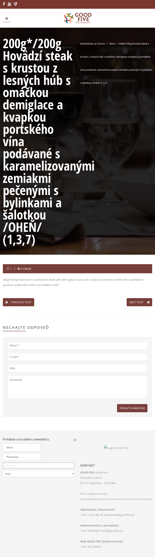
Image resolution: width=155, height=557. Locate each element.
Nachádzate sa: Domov (92, 43)
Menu (112, 43)
